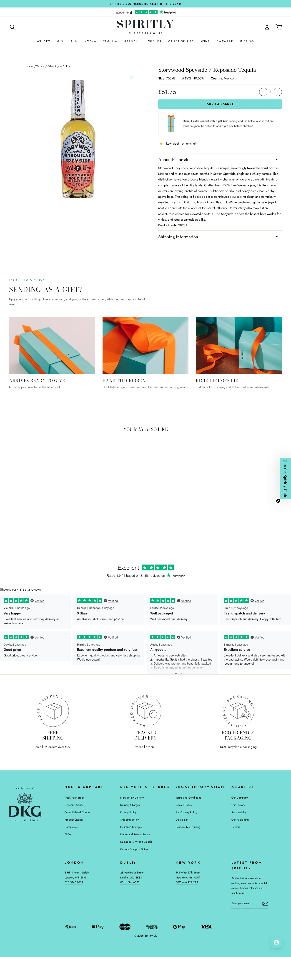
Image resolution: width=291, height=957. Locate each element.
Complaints (71, 827)
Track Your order (74, 797)
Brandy (131, 41)
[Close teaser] (278, 500)
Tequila (110, 41)
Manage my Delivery (132, 797)
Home (29, 66)
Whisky (43, 41)
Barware (225, 41)
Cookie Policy (184, 805)
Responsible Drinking (188, 827)
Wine (205, 41)
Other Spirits (181, 41)
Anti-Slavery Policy (186, 812)
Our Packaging (240, 819)
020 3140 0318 (74, 882)
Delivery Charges (130, 805)
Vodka (90, 41)
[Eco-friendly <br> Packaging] (238, 711)
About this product (175, 159)
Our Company (239, 797)
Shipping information (178, 236)
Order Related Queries (78, 812)
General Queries (74, 805)
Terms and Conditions (188, 797)
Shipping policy (129, 819)
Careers (235, 827)
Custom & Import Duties (134, 849)
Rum (74, 41)
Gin (60, 41)
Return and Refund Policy (135, 834)
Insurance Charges (131, 827)
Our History (238, 805)
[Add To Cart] (66, 504)
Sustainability (238, 812)
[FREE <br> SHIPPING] (53, 711)
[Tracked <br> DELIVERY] (145, 711)
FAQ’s (68, 834)
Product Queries (74, 819)
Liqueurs (153, 41)
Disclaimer (182, 819)
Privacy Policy (128, 812)
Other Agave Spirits (59, 66)
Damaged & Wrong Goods (136, 842)
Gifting (247, 41)
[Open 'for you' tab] (276, 942)
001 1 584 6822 (130, 882)
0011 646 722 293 (187, 882)
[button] (285, 478)
